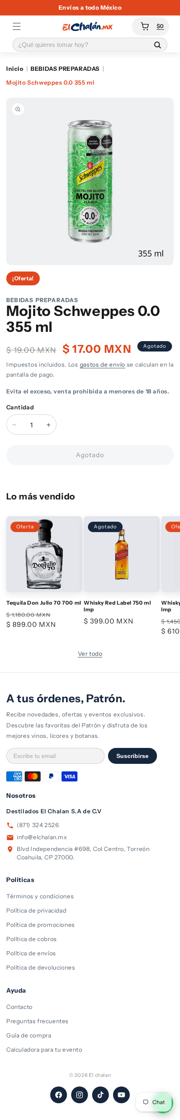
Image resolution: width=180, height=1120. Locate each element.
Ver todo (90, 653)
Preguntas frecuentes (37, 1021)
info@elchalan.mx (42, 837)
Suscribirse (132, 756)
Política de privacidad (36, 910)
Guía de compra (28, 1035)
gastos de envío (103, 364)
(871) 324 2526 (38, 825)
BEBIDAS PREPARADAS (65, 68)
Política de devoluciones (40, 967)
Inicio (14, 68)
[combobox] (80, 44)
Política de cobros (31, 939)
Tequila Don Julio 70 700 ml (43, 603)
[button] (17, 26)
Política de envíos (31, 953)
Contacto (19, 1007)
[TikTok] (100, 1094)
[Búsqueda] (157, 44)
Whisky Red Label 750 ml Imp (117, 606)
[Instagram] (79, 1094)
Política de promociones (40, 925)
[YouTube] (121, 1094)
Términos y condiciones (40, 896)
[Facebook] (58, 1094)
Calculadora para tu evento (44, 1049)
